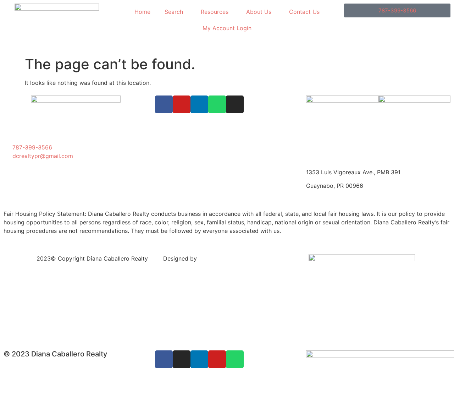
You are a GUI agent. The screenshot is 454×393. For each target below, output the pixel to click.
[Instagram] (235, 104)
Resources (214, 11)
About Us (258, 11)
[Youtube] (181, 104)
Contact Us (304, 11)
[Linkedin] (199, 104)
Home (142, 11)
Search (174, 11)
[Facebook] (164, 104)
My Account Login (227, 28)
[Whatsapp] (217, 104)
